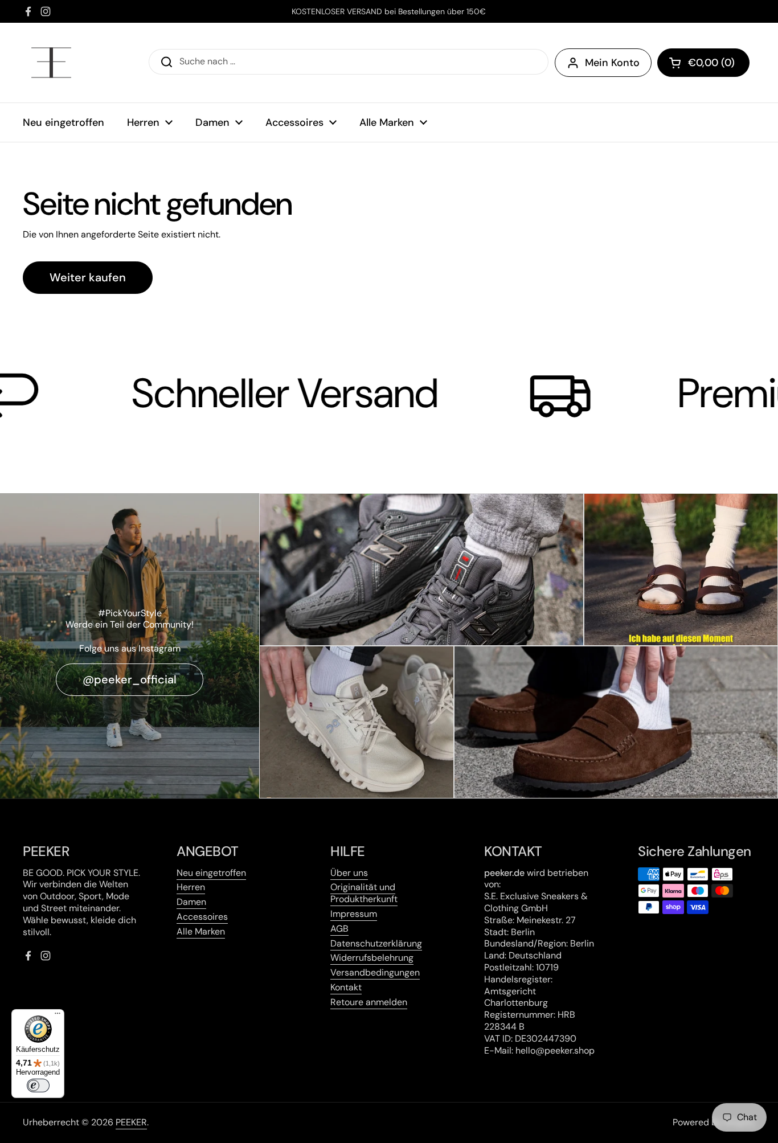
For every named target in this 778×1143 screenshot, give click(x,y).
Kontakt (346, 987)
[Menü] (57, 1016)
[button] (703, 62)
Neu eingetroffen (211, 873)
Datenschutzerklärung (376, 943)
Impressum (353, 914)
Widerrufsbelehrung (371, 958)
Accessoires (202, 917)
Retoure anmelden (368, 1002)
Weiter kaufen (88, 277)
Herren (191, 887)
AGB (339, 929)
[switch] (38, 1085)
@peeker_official (130, 679)
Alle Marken (201, 931)
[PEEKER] (51, 62)
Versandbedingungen (375, 972)
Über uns (349, 873)
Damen (191, 902)
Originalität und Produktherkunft (364, 893)
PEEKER (131, 1122)
